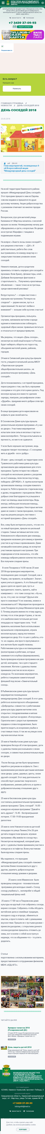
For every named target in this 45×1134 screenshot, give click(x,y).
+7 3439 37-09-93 (22, 23)
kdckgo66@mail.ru (22, 1106)
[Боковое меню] (3, 2)
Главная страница (12, 103)
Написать (17, 89)
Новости (6, 105)
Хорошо (23, 1129)
